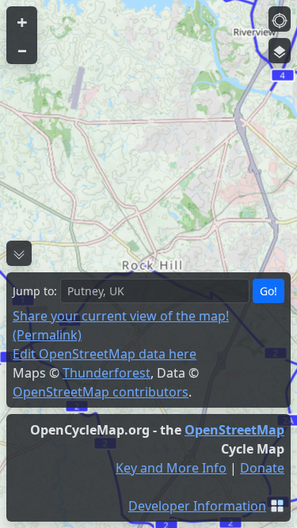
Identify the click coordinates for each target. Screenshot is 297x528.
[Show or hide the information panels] (19, 253)
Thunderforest (106, 373)
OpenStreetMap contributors (100, 392)
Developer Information (197, 506)
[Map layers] (279, 50)
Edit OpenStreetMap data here (104, 354)
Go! (268, 290)
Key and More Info (171, 468)
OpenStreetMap (234, 430)
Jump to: (35, 290)
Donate (262, 468)
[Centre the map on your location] (279, 19)
